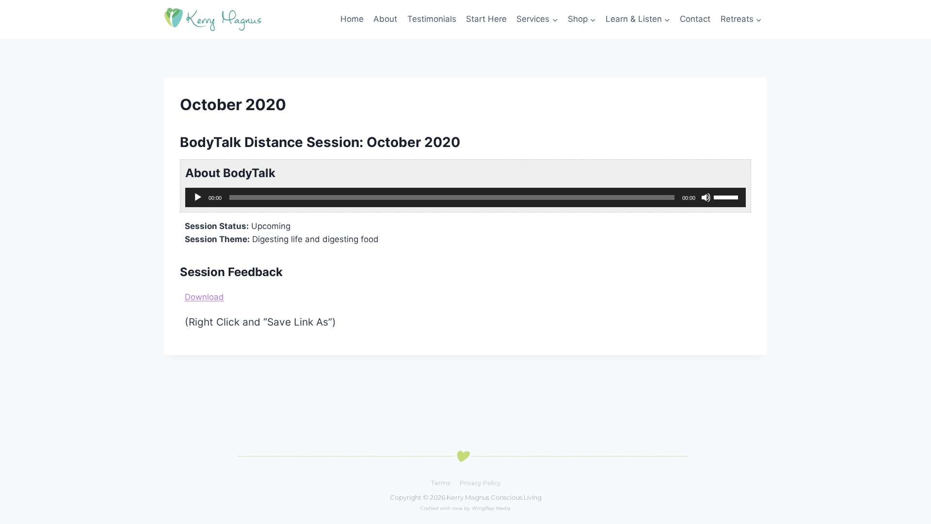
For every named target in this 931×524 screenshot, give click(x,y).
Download (204, 297)
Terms (440, 483)
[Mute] (706, 197)
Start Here (486, 19)
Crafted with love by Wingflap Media (465, 508)
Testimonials (431, 19)
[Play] (198, 197)
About (385, 19)
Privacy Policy (480, 483)
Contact (695, 19)
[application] (465, 197)
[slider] (727, 196)
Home (352, 19)
